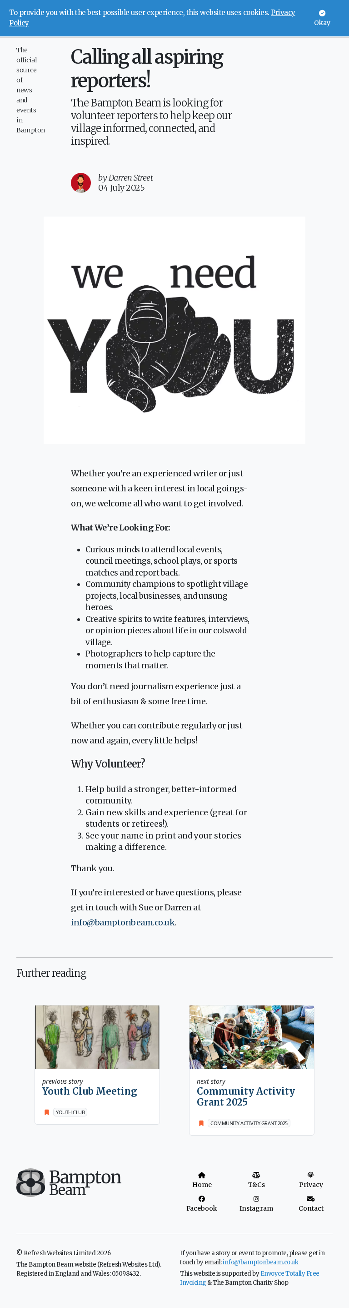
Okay (322, 23)
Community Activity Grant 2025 (246, 1097)
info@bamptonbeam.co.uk (122, 922)
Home (202, 1185)
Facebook (201, 1208)
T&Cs (256, 1185)
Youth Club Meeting (89, 1091)
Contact (311, 1208)
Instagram (256, 1208)
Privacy (311, 1185)
